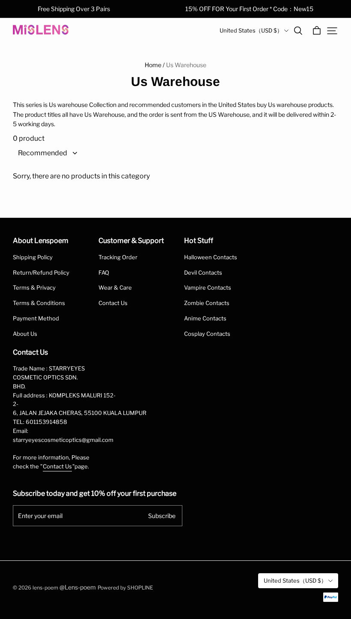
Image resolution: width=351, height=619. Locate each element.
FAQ (103, 272)
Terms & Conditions (39, 302)
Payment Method (36, 318)
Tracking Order (117, 257)
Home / (155, 64)
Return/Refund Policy (41, 272)
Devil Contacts (203, 272)
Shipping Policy (33, 257)
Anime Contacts (205, 318)
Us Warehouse (186, 64)
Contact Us (113, 302)
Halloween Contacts (210, 257)
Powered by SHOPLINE (125, 587)
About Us (25, 333)
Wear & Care (115, 287)
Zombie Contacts (206, 302)
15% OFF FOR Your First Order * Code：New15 (249, 8)
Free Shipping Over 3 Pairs (74, 8)
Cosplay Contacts (207, 333)
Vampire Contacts (207, 287)
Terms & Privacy (34, 287)
